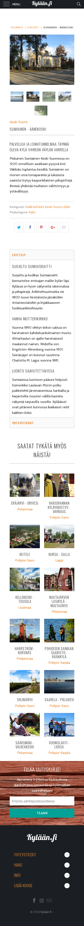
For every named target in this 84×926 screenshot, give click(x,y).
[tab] (42, 255)
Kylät (67, 207)
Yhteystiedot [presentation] (23, 423)
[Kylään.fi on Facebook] (34, 901)
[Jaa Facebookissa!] (30, 227)
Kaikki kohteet (34, 207)
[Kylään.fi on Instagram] (42, 901)
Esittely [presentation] (19, 255)
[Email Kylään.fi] (49, 901)
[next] (70, 60)
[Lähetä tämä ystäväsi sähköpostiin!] (63, 227)
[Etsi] (78, 4)
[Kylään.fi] (42, 4)
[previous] (13, 60)
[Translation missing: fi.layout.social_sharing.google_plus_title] (52, 227)
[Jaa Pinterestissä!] (41, 227)
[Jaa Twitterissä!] (18, 227)
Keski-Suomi (19, 122)
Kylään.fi (46, 912)
